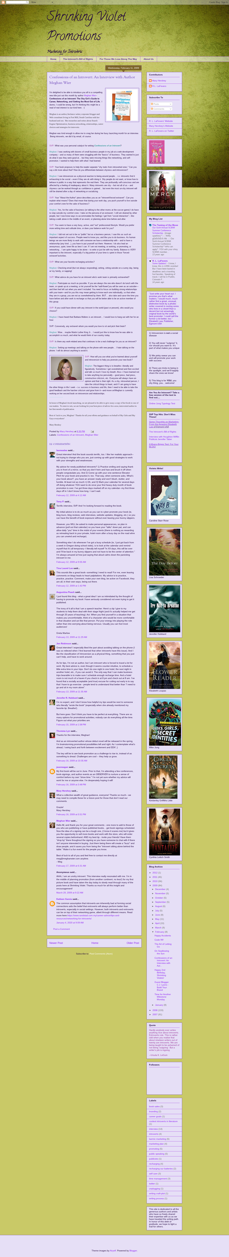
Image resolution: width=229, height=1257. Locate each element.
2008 (155, 1010)
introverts (153, 1134)
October (159, 898)
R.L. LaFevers (159, 86)
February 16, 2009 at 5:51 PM (71, 814)
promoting (154, 1149)
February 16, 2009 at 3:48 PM (71, 784)
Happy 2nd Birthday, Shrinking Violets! (160, 974)
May (157, 919)
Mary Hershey (67, 431)
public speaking (156, 1154)
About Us (149, 59)
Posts (156, 104)
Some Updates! (159, 263)
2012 (155, 872)
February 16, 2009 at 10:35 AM (71, 760)
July (157, 910)
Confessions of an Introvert (70, 435)
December (160, 889)
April (157, 923)
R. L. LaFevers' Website (161, 121)
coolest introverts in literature (163, 1121)
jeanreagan (62, 767)
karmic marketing (157, 1139)
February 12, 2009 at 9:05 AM (71, 562)
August (159, 906)
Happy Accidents (163, 935)
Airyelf (113, 1250)
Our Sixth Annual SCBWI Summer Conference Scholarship (163, 230)
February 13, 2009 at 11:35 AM (71, 691)
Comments (158, 109)
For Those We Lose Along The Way (118, 59)
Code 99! (159, 940)
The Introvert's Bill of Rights (78, 59)
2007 (155, 1014)
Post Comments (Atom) (101, 953)
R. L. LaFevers (160, 261)
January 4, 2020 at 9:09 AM (70, 922)
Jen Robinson (63, 643)
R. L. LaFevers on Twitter (161, 131)
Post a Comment (61, 929)
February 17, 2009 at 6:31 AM (71, 865)
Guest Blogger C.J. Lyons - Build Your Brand (162, 986)
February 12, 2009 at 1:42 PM (71, 585)
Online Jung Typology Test (162, 403)
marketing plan (156, 1144)
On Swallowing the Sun (162, 952)
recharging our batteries (161, 1168)
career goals (155, 1116)
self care (153, 1173)
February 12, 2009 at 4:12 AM (71, 495)
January (159, 1005)
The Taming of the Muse (165, 225)
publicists (153, 1159)
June (158, 915)
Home (53, 59)
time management (158, 1178)
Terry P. (60, 501)
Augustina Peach (65, 592)
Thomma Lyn (63, 731)
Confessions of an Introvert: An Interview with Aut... (163, 962)
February (160, 932)
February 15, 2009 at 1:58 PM (71, 724)
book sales (154, 1106)
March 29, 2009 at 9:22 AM (69, 892)
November (160, 893)
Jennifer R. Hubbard (67, 698)
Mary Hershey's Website (161, 126)
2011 (155, 877)
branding (153, 1111)
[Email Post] (92, 431)
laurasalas (61, 450)
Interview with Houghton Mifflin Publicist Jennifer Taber (164, 437)
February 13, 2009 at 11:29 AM (71, 637)
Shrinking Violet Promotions (86, 27)
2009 (155, 885)
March (158, 927)
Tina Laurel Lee (64, 568)
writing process (156, 1198)
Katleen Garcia (64, 899)
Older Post (133, 943)
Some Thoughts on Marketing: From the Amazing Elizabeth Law (164, 424)
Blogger (133, 1250)
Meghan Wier (91, 435)
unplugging (154, 1188)
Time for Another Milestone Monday (163, 997)
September (161, 902)
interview (153, 1129)
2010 (155, 881)
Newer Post (56, 943)
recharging (154, 1164)
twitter (152, 1183)
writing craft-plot (157, 1193)
